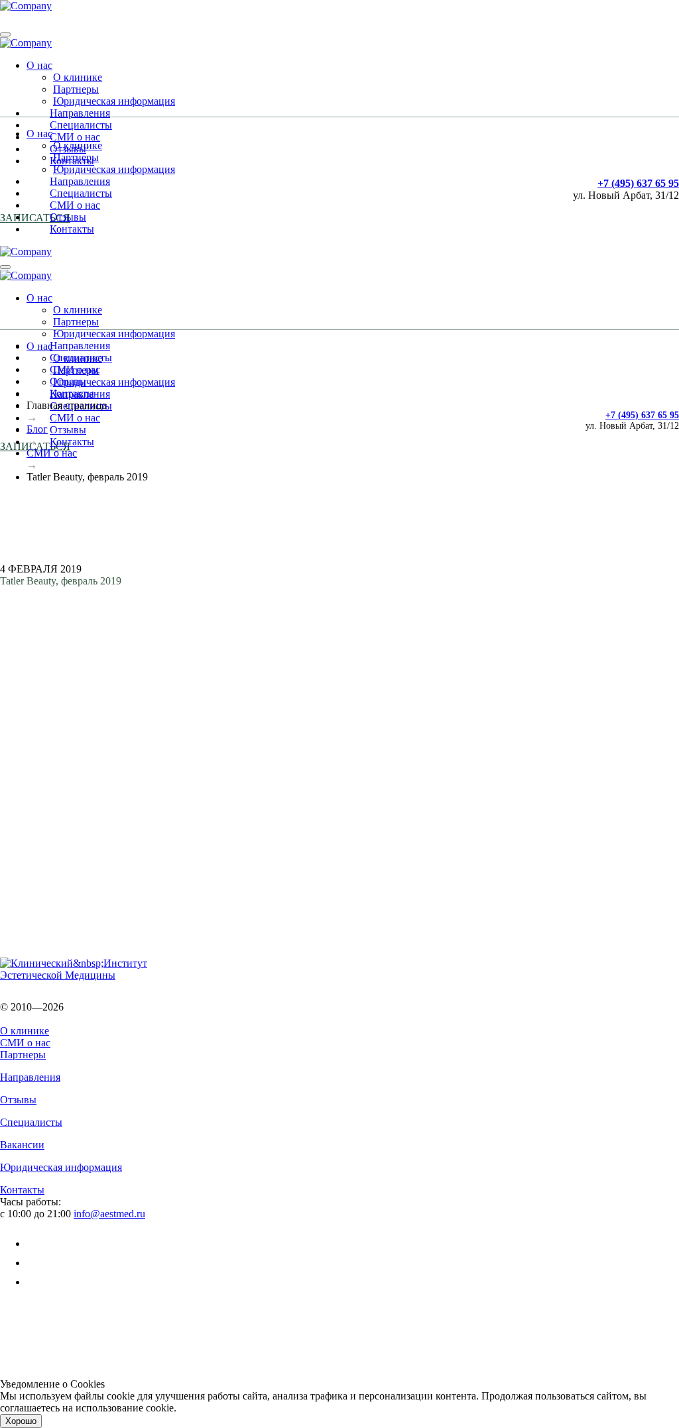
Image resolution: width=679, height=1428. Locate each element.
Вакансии (22, 1144)
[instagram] (35, 1282)
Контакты (72, 229)
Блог (37, 429)
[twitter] (35, 1262)
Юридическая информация (114, 101)
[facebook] (35, 1243)
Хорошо (20, 1421)
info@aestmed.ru (109, 1213)
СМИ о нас (75, 136)
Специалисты (81, 125)
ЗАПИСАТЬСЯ (35, 217)
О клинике (77, 77)
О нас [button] (39, 65)
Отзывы (68, 217)
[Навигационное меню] (5, 34)
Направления (80, 113)
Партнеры (76, 89)
